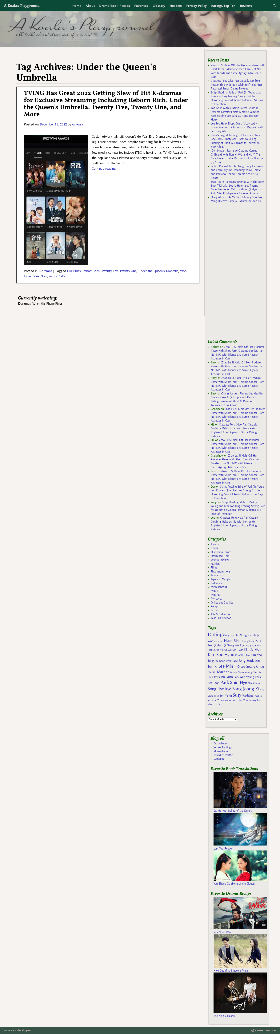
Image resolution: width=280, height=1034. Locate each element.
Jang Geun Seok (252, 641)
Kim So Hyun (252, 649)
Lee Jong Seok (243, 661)
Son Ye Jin (226, 695)
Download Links (220, 555)
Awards (215, 544)
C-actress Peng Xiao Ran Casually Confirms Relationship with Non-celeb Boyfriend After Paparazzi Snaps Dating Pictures (236, 84)
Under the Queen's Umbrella (158, 271)
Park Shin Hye (233, 682)
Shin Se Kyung (254, 683)
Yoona (220, 700)
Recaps (214, 606)
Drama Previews (220, 559)
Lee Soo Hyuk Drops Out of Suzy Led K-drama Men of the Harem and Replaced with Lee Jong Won (237, 127)
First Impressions (220, 571)
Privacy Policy (196, 6)
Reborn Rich (91, 271)
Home (76, 6)
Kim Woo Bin (242, 655)
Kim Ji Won (237, 650)
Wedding (248, 695)
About (90, 6)
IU (241, 641)
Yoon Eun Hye (233, 700)
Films (214, 567)
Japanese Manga (220, 579)
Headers (176, 6)
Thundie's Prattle (223, 755)
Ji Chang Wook (233, 645)
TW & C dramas (220, 614)
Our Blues (74, 271)
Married (223, 672)
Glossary (159, 6)
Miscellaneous (219, 586)
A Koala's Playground (21, 5)
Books (214, 548)
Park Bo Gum (223, 677)
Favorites (141, 6)
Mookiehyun (221, 751)
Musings (216, 594)
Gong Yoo (246, 635)
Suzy (237, 695)
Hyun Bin (231, 641)
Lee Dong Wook (223, 661)
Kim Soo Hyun (221, 654)
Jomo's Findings (223, 747)
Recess (214, 610)
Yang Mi (258, 696)
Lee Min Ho (229, 666)
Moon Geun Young (241, 672)
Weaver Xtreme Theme (266, 1030)
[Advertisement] (236, 273)
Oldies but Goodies (222, 602)
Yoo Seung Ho (252, 700)
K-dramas (45, 271)
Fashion (215, 563)
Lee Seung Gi (250, 666)
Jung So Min (213, 650)
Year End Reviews (221, 618)
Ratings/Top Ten (223, 6)
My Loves (216, 598)
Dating (215, 634)
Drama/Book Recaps (114, 6)
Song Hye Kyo (219, 689)
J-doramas (216, 575)
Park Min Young (244, 677)
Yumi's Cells (57, 276)
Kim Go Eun (226, 649)
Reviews (246, 6)
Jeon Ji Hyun (215, 645)
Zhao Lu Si (214, 704)
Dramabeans (221, 743)
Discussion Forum (221, 552)
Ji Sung (245, 645)
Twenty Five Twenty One (118, 271)
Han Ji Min (218, 641)
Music (214, 590)
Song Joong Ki (245, 688)
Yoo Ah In (212, 700)
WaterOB (219, 759)
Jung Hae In (255, 645)
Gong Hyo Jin (231, 635)
